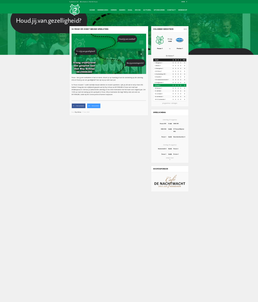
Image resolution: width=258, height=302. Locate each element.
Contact (171, 10)
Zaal (130, 10)
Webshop (182, 10)
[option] (169, 41)
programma (166, 103)
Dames (122, 10)
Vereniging (102, 10)
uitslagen (174, 103)
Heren (114, 10)
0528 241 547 (75, 2)
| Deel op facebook (79, 106)
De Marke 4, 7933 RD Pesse (89, 2)
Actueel (147, 10)
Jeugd (138, 10)
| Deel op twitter (94, 106)
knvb (183, 1)
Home (92, 10)
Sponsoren (159, 10)
